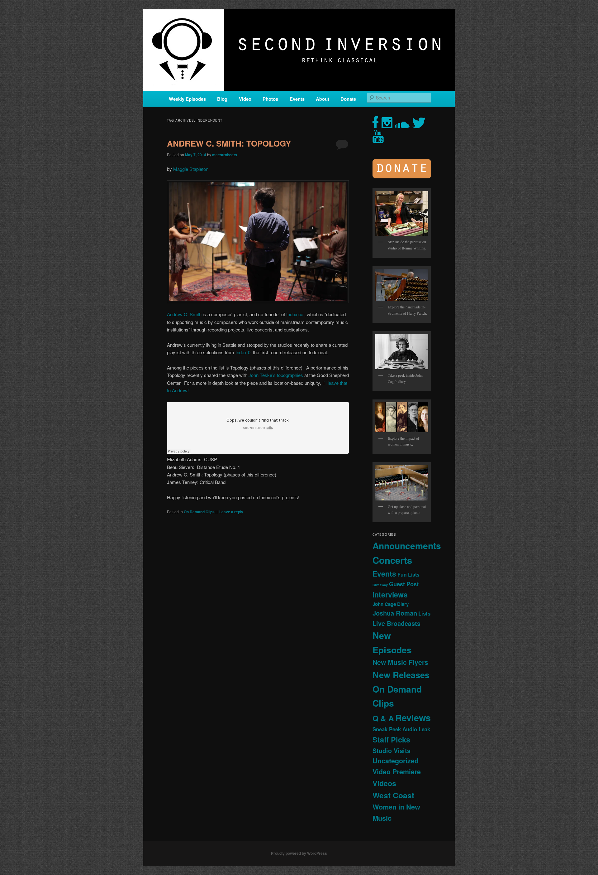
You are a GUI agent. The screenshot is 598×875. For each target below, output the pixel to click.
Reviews (413, 717)
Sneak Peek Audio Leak (401, 729)
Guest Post (404, 584)
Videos (384, 783)
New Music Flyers (400, 662)
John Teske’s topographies (276, 375)
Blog (222, 98)
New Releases (401, 675)
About (322, 98)
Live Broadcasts (396, 623)
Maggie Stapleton (191, 169)
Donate (348, 98)
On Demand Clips (199, 512)
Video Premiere (397, 771)
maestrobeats (224, 154)
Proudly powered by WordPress (299, 853)
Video (245, 98)
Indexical (295, 314)
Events (297, 98)
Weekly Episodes (187, 98)
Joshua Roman (395, 612)
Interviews (390, 594)
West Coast (393, 795)
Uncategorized (396, 761)
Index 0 (242, 352)
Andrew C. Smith (184, 314)
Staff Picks (391, 739)
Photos (270, 98)
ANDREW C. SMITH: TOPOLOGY (229, 143)
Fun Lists (408, 574)
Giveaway (380, 585)
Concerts (392, 560)
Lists (424, 613)
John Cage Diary (391, 604)
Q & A (383, 718)
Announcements (407, 545)
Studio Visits (392, 750)
